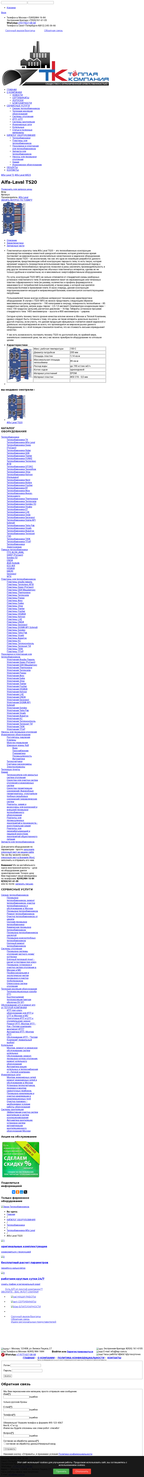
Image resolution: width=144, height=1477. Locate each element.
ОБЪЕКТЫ (12, 167)
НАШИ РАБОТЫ (26, 1296)
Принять (61, 1471)
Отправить (9, 1449)
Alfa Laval (23, 197)
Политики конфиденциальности (75, 1454)
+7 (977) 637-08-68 (26, 1354)
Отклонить (81, 1471)
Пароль (7, 1370)
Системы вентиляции (23, 121)
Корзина (11, 7)
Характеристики (15, 243)
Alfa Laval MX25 (23, 175)
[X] (25, 1192)
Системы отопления (22, 116)
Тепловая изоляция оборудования (22, 112)
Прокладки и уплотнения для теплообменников (25, 147)
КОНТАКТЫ (13, 170)
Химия (15, 162)
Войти (7, 1376)
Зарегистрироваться (80, 1351)
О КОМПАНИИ (14, 92)
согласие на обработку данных (22, 1443)
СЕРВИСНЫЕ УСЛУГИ (18, 105)
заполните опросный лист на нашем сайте (17, 850)
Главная (11, 1214)
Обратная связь (53, 30)
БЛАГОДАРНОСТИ (22, 103)
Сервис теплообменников (26, 108)
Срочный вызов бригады (20, 30)
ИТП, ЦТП (17, 119)
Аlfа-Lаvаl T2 (7, 175)
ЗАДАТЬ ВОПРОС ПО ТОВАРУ (16, 200)
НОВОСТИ (17, 95)
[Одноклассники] (17, 1192)
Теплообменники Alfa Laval (21, 1230)
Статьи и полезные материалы (22, 131)
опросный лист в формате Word (17, 857)
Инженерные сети (22, 124)
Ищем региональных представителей (33, 1322)
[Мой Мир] (21, 1192)
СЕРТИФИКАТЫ (20, 97)
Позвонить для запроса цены (16, 189)
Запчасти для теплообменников (22, 152)
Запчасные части (15, 245)
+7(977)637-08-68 (26, 23)
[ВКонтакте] (13, 1192)
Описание (12, 240)
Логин (6, 1365)
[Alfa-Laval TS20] (16, 419)
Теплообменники (21, 138)
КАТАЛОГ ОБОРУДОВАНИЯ (21, 135)
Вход (3, 12)
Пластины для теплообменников (22, 142)
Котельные (18, 127)
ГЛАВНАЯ (12, 89)
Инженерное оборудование (27, 164)
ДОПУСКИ (17, 100)
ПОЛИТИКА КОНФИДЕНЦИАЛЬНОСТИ (81, 1358)
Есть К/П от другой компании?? (22, 1290)
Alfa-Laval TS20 (14, 422)
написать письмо (24, 884)
